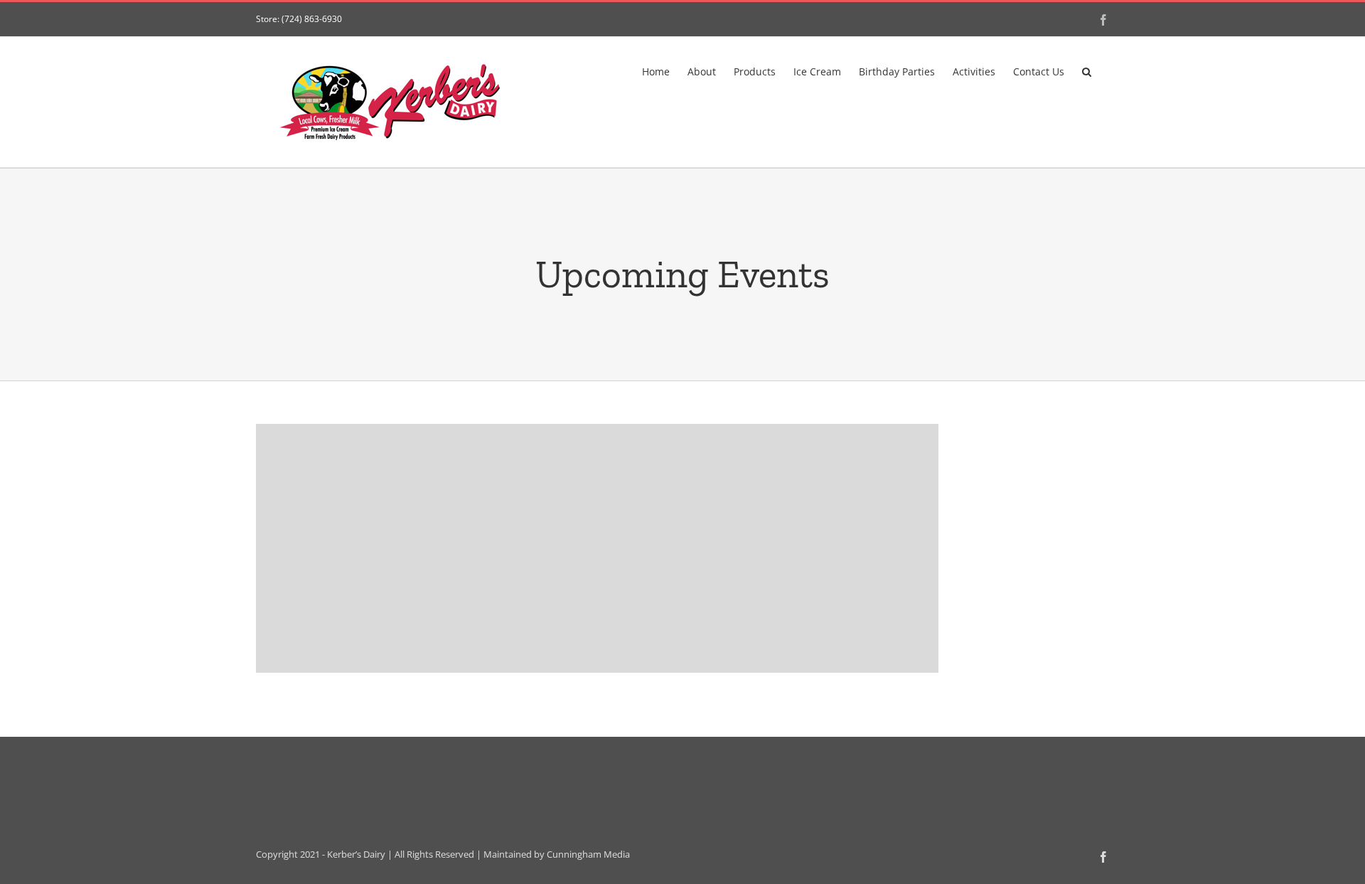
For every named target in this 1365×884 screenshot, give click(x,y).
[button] (1086, 70)
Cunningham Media (588, 854)
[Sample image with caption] (597, 548)
